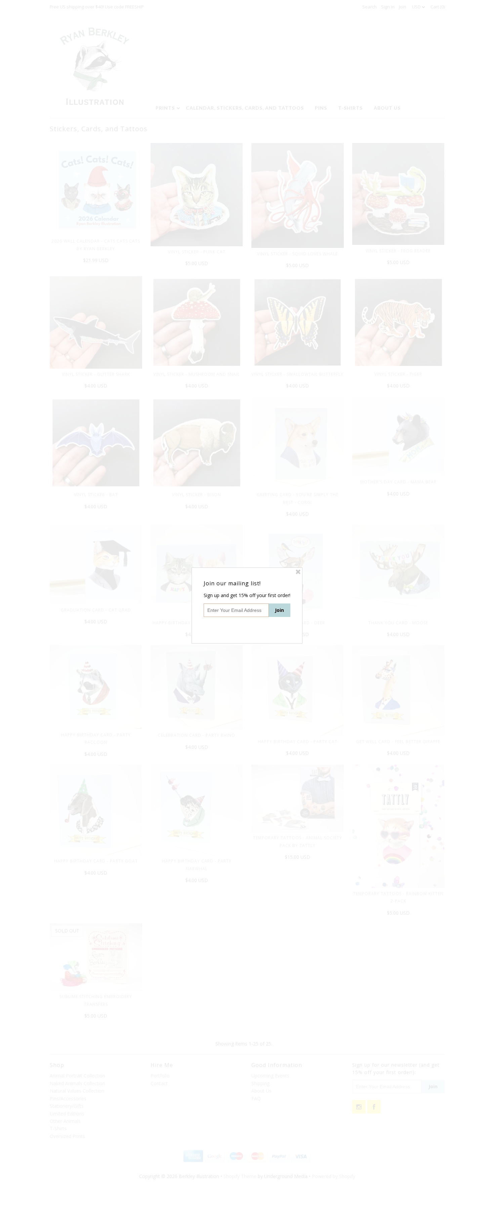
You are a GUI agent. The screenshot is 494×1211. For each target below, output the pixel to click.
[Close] (298, 571)
